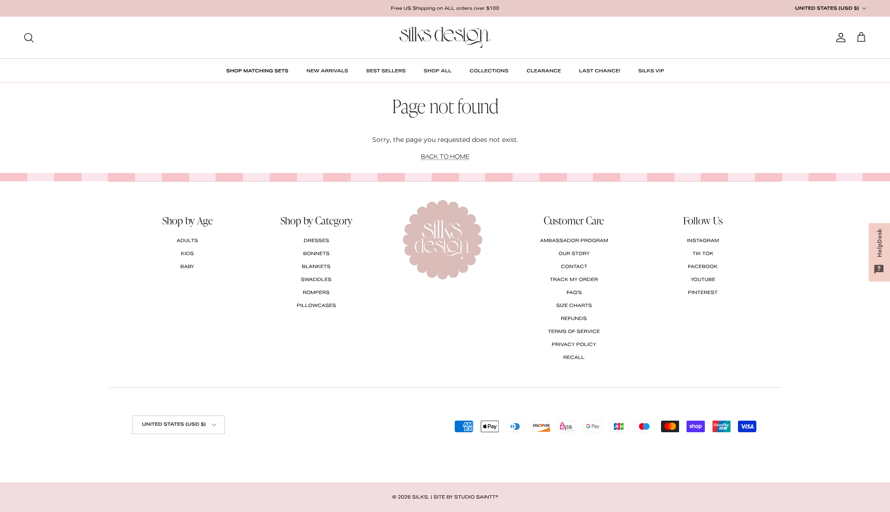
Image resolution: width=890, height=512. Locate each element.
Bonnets (316, 253)
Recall (574, 357)
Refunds (574, 318)
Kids (187, 253)
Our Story (574, 253)
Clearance (544, 71)
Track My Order (574, 279)
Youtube (703, 279)
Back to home (445, 156)
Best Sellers (386, 71)
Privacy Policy (574, 344)
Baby (187, 266)
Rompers (316, 292)
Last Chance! (599, 71)
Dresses (316, 240)
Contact (574, 266)
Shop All (437, 71)
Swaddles (316, 279)
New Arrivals (327, 71)
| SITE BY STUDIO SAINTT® (464, 497)
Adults (187, 240)
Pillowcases (316, 305)
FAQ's (574, 292)
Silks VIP (651, 71)
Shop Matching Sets (257, 71)
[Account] (839, 37)
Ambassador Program (574, 240)
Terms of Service (574, 331)
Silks (420, 497)
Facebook (703, 266)
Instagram (703, 240)
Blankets (316, 266)
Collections (489, 71)
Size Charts (574, 305)
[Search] (28, 37)
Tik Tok (703, 253)
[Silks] (445, 37)
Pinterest (703, 292)
